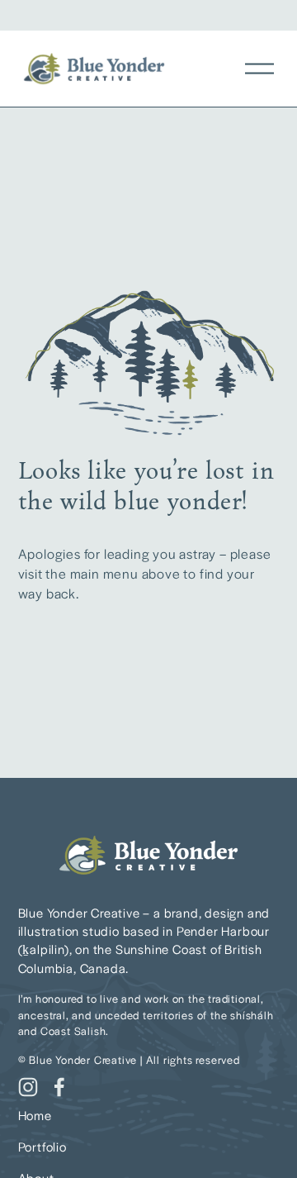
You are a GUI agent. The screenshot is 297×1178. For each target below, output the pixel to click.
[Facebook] (59, 1087)
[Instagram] (28, 1087)
